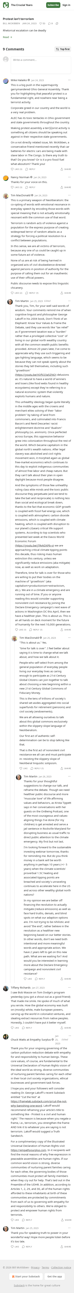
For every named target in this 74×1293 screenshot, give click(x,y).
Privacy (35, 1267)
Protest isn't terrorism (18, 19)
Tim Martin (22, 301)
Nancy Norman (20, 177)
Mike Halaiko (19, 80)
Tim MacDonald (20, 195)
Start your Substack (27, 1276)
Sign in (66, 5)
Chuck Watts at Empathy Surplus (31, 1039)
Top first (65, 49)
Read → (7, 37)
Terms (45, 1267)
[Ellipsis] (69, 80)
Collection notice (61, 1267)
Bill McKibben (11, 23)
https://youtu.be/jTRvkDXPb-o (34, 545)
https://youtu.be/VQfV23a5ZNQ (36, 374)
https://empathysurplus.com (28, 1150)
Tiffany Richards (21, 987)
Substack (19, 1285)
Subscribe (53, 5)
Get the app (54, 1276)
